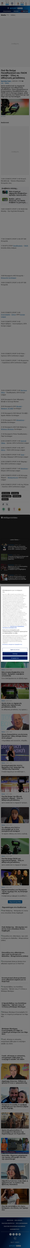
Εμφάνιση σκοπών (15, 649)
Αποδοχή (15, 653)
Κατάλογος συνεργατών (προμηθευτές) (12, 644)
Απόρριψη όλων (15, 658)
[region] (15, 624)
